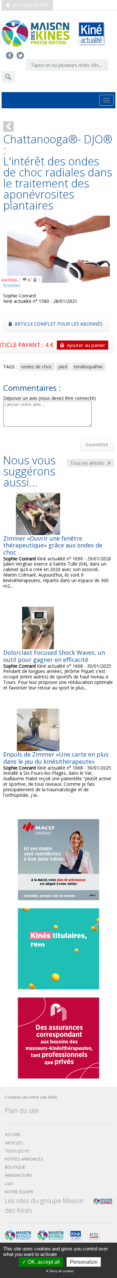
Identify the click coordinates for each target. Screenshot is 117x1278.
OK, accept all (43, 1262)
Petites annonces (24, 1159)
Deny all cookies (61, 1271)
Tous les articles (88, 463)
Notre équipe (19, 1192)
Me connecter (29, 5)
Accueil (13, 1134)
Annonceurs (18, 1175)
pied (62, 367)
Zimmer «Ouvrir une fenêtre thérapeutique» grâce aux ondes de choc (52, 545)
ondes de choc (36, 367)
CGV (9, 1184)
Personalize (84, 1262)
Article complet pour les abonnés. (58, 324)
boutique (15, 1167)
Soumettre (97, 444)
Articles (14, 1143)
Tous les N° (17, 1151)
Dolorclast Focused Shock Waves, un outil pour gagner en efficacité (54, 656)
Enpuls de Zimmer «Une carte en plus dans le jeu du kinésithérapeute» (56, 757)
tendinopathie (88, 367)
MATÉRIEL (10, 280)
